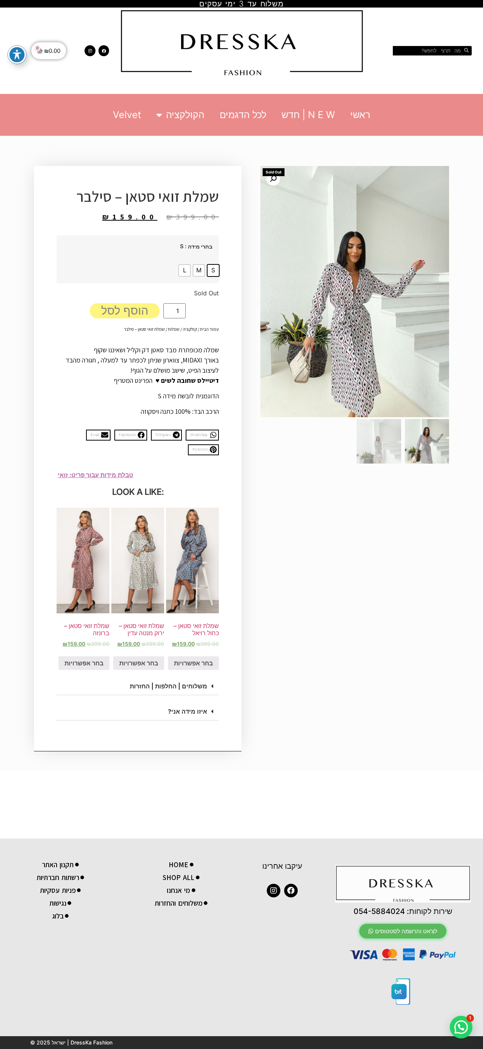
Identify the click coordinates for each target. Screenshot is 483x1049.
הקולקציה (185, 114)
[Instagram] (90, 50)
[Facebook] (103, 50)
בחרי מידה (200, 246)
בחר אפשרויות (193, 663)
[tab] (138, 686)
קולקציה (190, 329)
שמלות (174, 329)
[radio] (213, 270)
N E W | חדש (308, 114)
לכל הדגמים (243, 114)
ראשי (360, 114)
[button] (202, 435)
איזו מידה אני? (187, 711)
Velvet (127, 114)
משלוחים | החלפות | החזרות (168, 686)
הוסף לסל (124, 310)
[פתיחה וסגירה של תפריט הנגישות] (17, 55)
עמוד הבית (209, 329)
